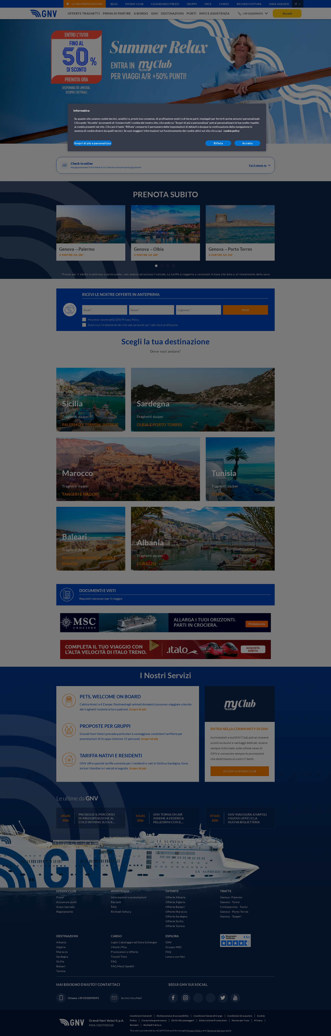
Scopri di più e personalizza (92, 143)
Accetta (247, 143)
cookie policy (231, 130)
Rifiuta (218, 143)
